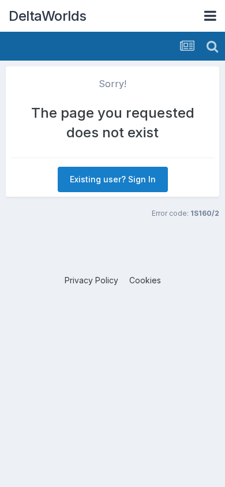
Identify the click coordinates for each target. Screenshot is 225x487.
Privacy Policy (91, 280)
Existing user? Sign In (113, 179)
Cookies (145, 280)
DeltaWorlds (48, 16)
